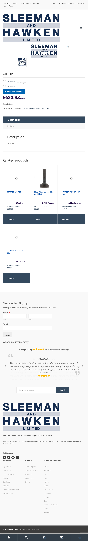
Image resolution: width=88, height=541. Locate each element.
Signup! (7, 335)
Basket (54, 3)
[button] (68, 47)
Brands (14, 3)
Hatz (45, 489)
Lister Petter (48, 504)
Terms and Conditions (11, 504)
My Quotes (62, 3)
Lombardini (48, 508)
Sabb (46, 516)
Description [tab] (14, 119)
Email (6, 324)
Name (6, 312)
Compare (23, 83)
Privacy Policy (8, 508)
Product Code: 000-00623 (44, 200)
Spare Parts (45, 108)
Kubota (46, 501)
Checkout (71, 3)
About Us (7, 3)
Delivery (6, 501)
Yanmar (47, 527)
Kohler (46, 497)
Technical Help (24, 3)
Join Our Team (8, 6)
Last (30, 320)
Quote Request (8, 489)
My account (80, 3)
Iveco (46, 493)
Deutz (46, 481)
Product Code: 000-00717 (71, 200)
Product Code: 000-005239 (16, 200)
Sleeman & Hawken (51, 520)
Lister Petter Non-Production (31, 108)
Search (62, 405)
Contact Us (35, 3)
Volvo (46, 523)
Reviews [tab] (10, 126)
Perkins (46, 512)
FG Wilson (47, 485)
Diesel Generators (31, 485)
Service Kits (29, 489)
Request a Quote (14, 91)
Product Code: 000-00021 (16, 259)
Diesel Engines (30, 481)
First (4, 320)
